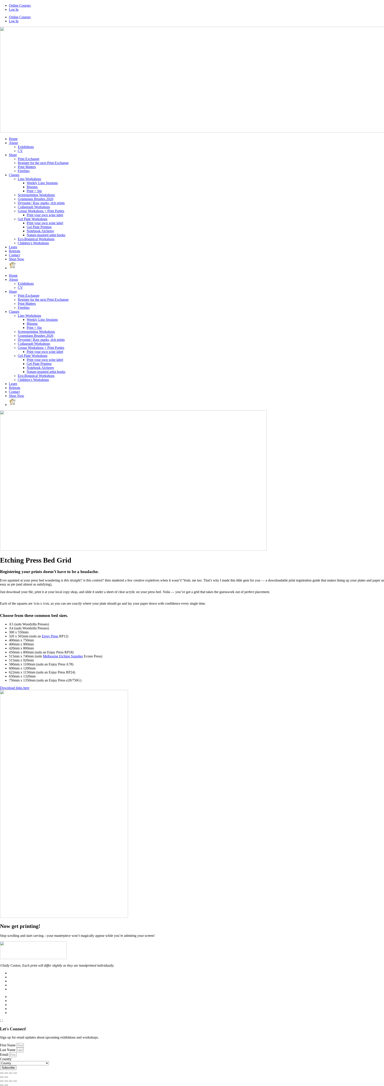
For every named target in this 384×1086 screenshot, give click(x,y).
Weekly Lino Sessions (42, 183)
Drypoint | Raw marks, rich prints (41, 203)
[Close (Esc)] (2, 1073)
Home (13, 139)
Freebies (24, 171)
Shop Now (16, 259)
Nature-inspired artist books (46, 235)
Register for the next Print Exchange (43, 163)
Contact (14, 255)
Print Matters (27, 167)
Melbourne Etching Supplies (63, 656)
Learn (13, 247)
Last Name (8, 1050)
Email (4, 1054)
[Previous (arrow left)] (2, 1077)
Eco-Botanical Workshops (36, 239)
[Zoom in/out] (15, 1073)
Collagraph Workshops (34, 207)
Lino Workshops (29, 179)
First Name (8, 1045)
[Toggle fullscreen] (10, 1073)
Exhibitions (26, 147)
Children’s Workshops (33, 243)
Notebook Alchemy (40, 231)
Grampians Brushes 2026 (35, 199)
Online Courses (20, 5)
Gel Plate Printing (39, 227)
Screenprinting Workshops (36, 195)
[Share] (6, 1073)
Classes (14, 175)
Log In (13, 9)
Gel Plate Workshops (32, 219)
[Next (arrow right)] (6, 1077)
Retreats (14, 251)
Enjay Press (50, 636)
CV (20, 151)
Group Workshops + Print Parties (41, 211)
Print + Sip (34, 191)
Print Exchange (28, 159)
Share (13, 155)
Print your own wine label (45, 215)
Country (6, 1059)
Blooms (32, 187)
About (13, 143)
